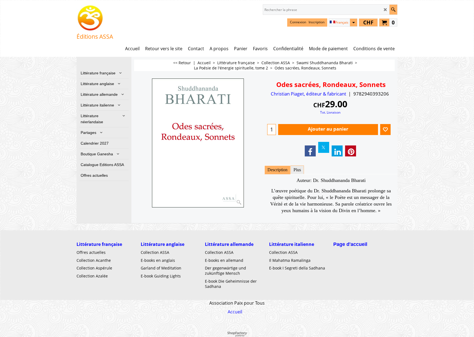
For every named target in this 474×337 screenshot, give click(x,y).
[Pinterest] (350, 150)
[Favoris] (385, 129)
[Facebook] (310, 150)
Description (277, 169)
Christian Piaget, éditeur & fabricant (308, 94)
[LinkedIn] (337, 150)
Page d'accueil (350, 244)
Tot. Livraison (330, 112)
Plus (297, 169)
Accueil (235, 312)
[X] (323, 147)
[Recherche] (393, 10)
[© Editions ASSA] (95, 18)
